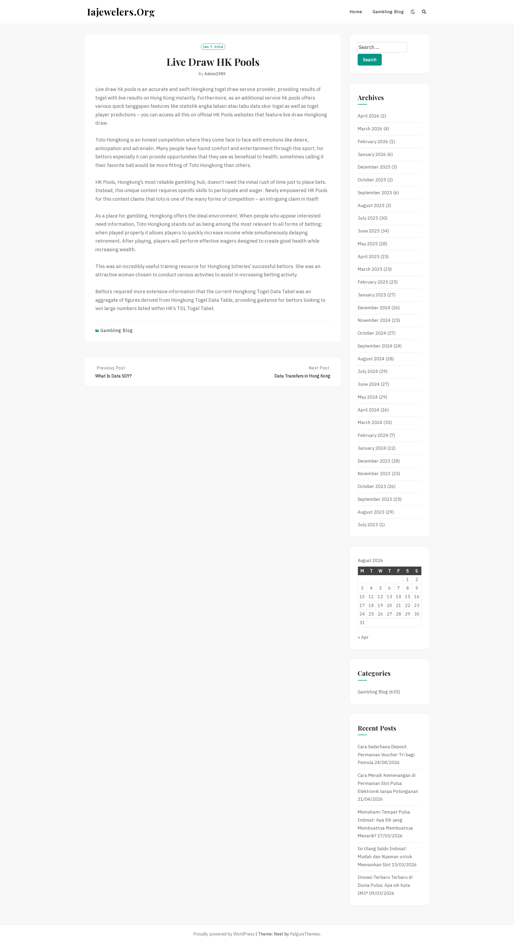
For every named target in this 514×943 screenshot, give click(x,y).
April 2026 (368, 116)
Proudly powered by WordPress (224, 934)
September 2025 (375, 193)
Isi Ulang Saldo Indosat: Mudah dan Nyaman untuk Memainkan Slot (385, 857)
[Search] (424, 11)
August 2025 (371, 205)
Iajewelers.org (121, 11)
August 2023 (371, 512)
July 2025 (368, 218)
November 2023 (374, 473)
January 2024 (372, 448)
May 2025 (368, 244)
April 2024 (368, 410)
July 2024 (368, 371)
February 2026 (373, 141)
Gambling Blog (388, 11)
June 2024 (369, 384)
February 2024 (373, 435)
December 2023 (374, 461)
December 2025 (374, 167)
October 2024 (372, 333)
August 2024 (371, 359)
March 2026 (370, 129)
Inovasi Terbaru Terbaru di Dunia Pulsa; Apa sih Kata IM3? (385, 885)
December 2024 (374, 308)
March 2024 (370, 422)
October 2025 (372, 180)
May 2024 (368, 397)
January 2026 (372, 154)
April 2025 (368, 256)
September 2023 (375, 499)
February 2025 (373, 282)
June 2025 (369, 231)
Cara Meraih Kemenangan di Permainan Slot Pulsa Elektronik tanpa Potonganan (388, 783)
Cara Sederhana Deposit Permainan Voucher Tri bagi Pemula (386, 755)
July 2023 (368, 525)
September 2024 (375, 346)
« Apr (363, 637)
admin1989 (215, 73)
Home (356, 11)
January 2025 (372, 295)
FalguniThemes (305, 934)
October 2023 (372, 486)
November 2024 (374, 320)
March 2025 (370, 269)
